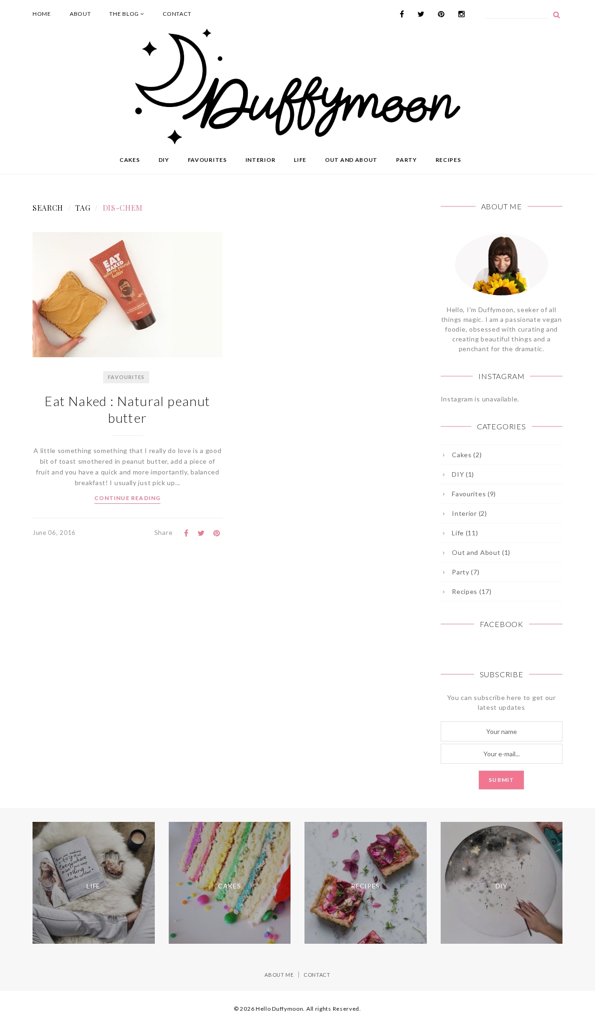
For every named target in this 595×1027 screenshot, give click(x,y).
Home (42, 13)
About (80, 13)
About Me (279, 975)
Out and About (351, 159)
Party (406, 159)
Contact (177, 13)
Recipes (448, 159)
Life (300, 159)
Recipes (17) (471, 591)
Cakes (129, 159)
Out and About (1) (481, 552)
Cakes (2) (467, 455)
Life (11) (465, 533)
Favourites (207, 159)
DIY (164, 159)
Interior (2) (469, 513)
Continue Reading (127, 497)
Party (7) (465, 572)
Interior (260, 159)
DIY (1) (463, 474)
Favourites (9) (474, 494)
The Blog (124, 13)
